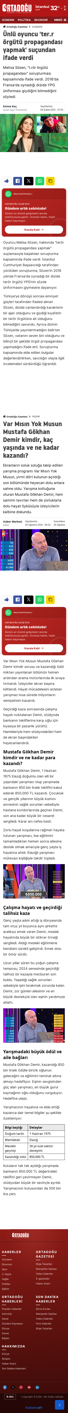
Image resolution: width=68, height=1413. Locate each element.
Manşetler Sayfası (46, 1269)
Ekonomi (7, 1264)
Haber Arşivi (43, 1283)
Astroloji (7, 1313)
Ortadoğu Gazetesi (17, 26)
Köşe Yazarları (44, 1264)
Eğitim (5, 1288)
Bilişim (5, 1338)
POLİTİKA (24, 20)
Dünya (5, 1328)
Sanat (5, 1318)
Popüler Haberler (12, 1309)
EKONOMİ (41, 20)
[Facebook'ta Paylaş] (17, 181)
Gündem (7, 1259)
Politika (6, 1284)
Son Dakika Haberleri (14, 1368)
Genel (5, 1333)
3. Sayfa (6, 1274)
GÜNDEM (8, 20)
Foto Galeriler (44, 1323)
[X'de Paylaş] (28, 181)
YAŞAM (36, 416)
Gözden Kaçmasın (12, 1323)
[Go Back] (59, 1405)
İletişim (6, 1358)
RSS (11, 1396)
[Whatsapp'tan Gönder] (39, 181)
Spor (4, 1269)
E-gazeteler (43, 1278)
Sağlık (5, 1279)
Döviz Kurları (43, 1309)
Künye (5, 1353)
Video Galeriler (44, 1273)
